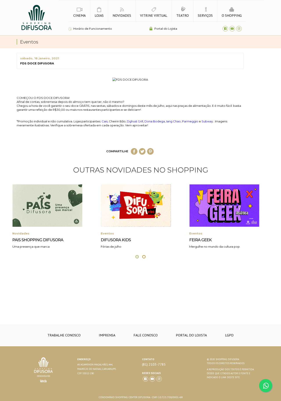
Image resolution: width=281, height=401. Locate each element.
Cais (105, 121)
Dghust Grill (135, 121)
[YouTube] (232, 28)
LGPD (229, 335)
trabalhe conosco (64, 335)
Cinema (79, 15)
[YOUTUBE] (152, 379)
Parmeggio (190, 121)
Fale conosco (145, 335)
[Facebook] (225, 28)
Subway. (208, 121)
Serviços (205, 15)
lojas (99, 15)
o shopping (232, 15)
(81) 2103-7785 (154, 364)
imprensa (107, 335)
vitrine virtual (153, 15)
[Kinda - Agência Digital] (43, 383)
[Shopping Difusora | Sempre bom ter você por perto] (36, 29)
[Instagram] (239, 28)
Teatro (182, 15)
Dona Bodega (154, 121)
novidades (122, 15)
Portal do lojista (191, 335)
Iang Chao (173, 121)
